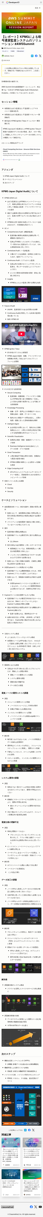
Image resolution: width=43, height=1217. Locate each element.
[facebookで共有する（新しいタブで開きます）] (36, 56)
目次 (36, 8)
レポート (6, 51)
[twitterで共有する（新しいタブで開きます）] (40, 56)
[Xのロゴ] (35, 1206)
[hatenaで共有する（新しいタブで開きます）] (32, 56)
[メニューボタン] (3, 2)
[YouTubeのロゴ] (40, 1206)
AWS (13, 51)
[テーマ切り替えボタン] (41, 2)
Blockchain (21, 51)
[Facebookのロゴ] (31, 1206)
